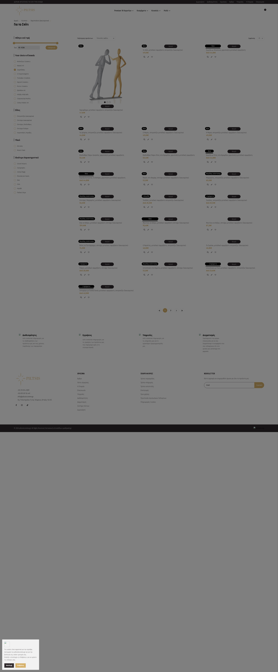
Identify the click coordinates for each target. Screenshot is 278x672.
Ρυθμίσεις (20, 665)
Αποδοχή (9, 665)
